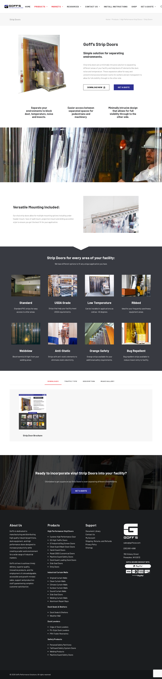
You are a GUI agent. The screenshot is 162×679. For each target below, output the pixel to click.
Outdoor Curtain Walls (59, 588)
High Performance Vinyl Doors (131, 19)
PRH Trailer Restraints (59, 633)
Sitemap (89, 548)
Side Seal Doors (56, 563)
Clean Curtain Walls (58, 581)
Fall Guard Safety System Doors (63, 648)
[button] (32, 412)
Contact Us (91, 6)
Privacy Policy (91, 544)
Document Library (93, 531)
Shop (134, 6)
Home (28, 6)
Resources (73, 6)
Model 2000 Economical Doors (62, 553)
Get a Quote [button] (124, 87)
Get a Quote (147, 6)
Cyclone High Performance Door (63, 537)
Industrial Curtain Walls (58, 572)
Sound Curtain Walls (58, 591)
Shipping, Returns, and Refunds (99, 541)
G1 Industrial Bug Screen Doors (62, 543)
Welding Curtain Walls (58, 598)
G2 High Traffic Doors (58, 540)
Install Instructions (116, 6)
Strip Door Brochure (32, 435)
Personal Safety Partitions (60, 645)
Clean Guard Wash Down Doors (62, 547)
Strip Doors (54, 567)
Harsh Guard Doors (57, 550)
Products (39, 6)
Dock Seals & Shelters (59, 612)
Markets (56, 6)
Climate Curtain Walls (58, 584)
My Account (90, 538)
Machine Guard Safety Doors (61, 557)
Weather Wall (55, 616)
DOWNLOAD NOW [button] (94, 87)
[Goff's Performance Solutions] (13, 6)
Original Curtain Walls (58, 578)
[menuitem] (27, 6)
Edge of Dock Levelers (59, 627)
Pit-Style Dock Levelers (59, 630)
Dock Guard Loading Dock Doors (63, 560)
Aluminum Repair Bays (59, 601)
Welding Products (57, 651)
